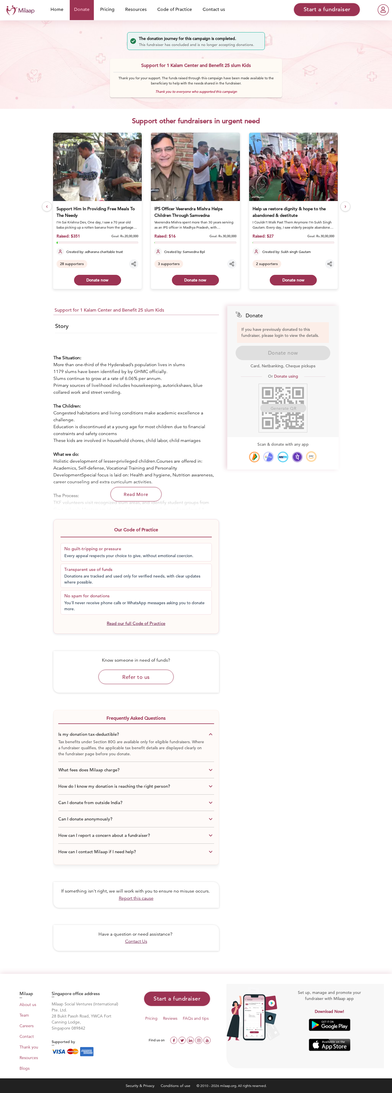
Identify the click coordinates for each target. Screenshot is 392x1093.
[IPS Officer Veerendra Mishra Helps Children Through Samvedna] (195, 167)
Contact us (214, 9)
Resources (136, 9)
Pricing (107, 9)
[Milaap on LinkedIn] (191, 1039)
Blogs (25, 1068)
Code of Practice (174, 9)
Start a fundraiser (177, 998)
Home (57, 9)
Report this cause (136, 898)
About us (28, 1004)
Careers (27, 1025)
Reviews (170, 1018)
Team (24, 1015)
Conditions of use (176, 1085)
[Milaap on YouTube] (207, 1039)
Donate (82, 9)
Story (62, 326)
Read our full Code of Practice (136, 623)
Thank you (29, 1047)
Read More (136, 494)
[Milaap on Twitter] (182, 1039)
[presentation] (47, 206)
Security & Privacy (141, 1085)
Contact (27, 1036)
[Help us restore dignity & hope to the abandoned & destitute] (293, 167)
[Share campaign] (133, 264)
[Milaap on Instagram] (199, 1039)
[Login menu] (383, 10)
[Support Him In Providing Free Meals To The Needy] (97, 167)
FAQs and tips (196, 1018)
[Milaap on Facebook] (174, 1039)
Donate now (97, 280)
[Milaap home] (19, 9)
